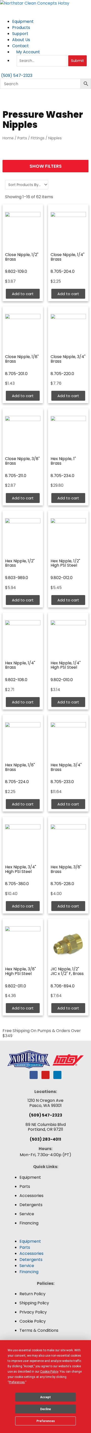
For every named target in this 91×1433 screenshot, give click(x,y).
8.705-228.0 (62, 884)
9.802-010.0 (62, 680)
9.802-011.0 (15, 986)
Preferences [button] (17, 1382)
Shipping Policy (34, 1303)
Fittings (37, 138)
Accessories (31, 1196)
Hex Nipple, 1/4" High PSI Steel (66, 665)
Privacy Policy (33, 1312)
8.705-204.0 (63, 271)
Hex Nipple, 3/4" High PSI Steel (20, 869)
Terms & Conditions (38, 1330)
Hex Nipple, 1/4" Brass (20, 665)
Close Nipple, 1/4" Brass (67, 257)
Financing (28, 1223)
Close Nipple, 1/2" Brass (21, 257)
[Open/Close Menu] (45, 9)
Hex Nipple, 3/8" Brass (66, 869)
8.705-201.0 (16, 374)
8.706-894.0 (63, 986)
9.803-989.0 (16, 578)
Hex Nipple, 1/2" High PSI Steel (65, 563)
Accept (45, 1397)
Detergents (30, 1205)
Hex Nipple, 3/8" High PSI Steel (20, 971)
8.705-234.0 (62, 476)
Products (21, 27)
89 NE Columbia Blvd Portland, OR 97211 (46, 1127)
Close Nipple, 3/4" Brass (68, 359)
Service (26, 1214)
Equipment (23, 21)
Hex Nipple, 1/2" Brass (20, 563)
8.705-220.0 (62, 374)
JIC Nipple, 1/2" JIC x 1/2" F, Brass (67, 971)
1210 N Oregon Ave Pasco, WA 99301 (45, 1103)
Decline (45, 1409)
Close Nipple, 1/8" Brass (22, 359)
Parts (22, 138)
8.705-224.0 (17, 782)
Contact (20, 46)
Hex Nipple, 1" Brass (63, 461)
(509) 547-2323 (45, 1115)
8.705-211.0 (15, 476)
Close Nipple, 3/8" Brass (22, 461)
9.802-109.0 (16, 271)
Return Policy (32, 1294)
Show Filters (46, 166)
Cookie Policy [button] (49, 1371)
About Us (21, 40)
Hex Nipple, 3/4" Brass (66, 767)
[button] (45, 1235)
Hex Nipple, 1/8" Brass (20, 767)
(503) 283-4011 (45, 1139)
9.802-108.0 (16, 680)
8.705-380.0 (17, 884)
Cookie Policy (32, 1321)
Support (20, 34)
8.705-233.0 (62, 782)
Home (8, 138)
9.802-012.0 (62, 578)
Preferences (45, 1421)
